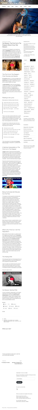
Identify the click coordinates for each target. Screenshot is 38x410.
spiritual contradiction (28, 104)
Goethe (4, 151)
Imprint (29, 6)
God (30, 75)
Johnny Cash (26, 86)
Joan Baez (32, 84)
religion (31, 95)
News (12, 6)
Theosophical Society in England (29, 140)
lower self (26, 91)
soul (5, 235)
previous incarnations (15, 170)
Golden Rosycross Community (28, 130)
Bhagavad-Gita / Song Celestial (28, 127)
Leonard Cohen (27, 89)
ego (19, 162)
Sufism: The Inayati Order (28, 138)
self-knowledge (27, 100)
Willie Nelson (26, 113)
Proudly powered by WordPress (12, 407)
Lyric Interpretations (27, 134)
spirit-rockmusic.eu (13, 3)
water (32, 109)
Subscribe (19, 382)
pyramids (26, 95)
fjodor (8, 41)
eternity (26, 75)
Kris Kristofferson (27, 87)
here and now (27, 78)
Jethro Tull (26, 84)
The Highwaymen (31, 107)
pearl (29, 93)
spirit (25, 102)
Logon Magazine (26, 132)
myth (25, 93)
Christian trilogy (27, 71)
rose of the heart (27, 96)
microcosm (32, 91)
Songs (5, 318)
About (9, 6)
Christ (31, 69)
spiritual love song (27, 105)
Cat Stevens (8, 50)
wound (7, 321)
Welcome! (4, 6)
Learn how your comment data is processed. (11, 354)
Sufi (25, 107)
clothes (33, 71)
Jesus (31, 82)
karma (32, 86)
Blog (21, 6)
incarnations (18, 235)
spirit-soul (30, 102)
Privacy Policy (4, 407)
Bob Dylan (26, 68)
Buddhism (5, 320)
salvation (26, 98)
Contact (25, 6)
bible (32, 66)
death (25, 73)
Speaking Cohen (26, 136)
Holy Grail (32, 80)
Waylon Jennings (27, 111)
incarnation (26, 82)
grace (30, 77)
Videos (16, 6)
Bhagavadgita (27, 66)
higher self (26, 80)
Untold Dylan (26, 142)
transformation (27, 109)
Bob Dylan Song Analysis (27, 129)
